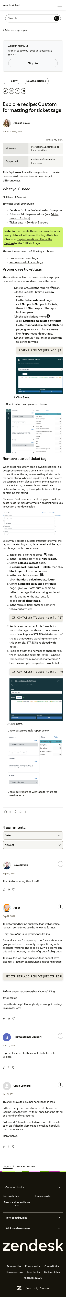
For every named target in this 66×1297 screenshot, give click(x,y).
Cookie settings (14, 1272)
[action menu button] (60, 864)
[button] (30, 1187)
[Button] (5, 812)
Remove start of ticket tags (26, 262)
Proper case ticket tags (23, 258)
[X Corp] (17, 91)
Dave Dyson (21, 865)
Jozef (17, 907)
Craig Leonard (22, 1085)
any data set (14, 235)
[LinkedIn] (23, 91)
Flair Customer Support (27, 1036)
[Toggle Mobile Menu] (59, 5)
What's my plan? (54, 139)
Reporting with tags (31, 791)
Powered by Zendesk (37, 1288)
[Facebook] (11, 91)
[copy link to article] (5, 91)
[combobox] (33, 835)
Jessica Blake (22, 122)
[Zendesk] (33, 1245)
